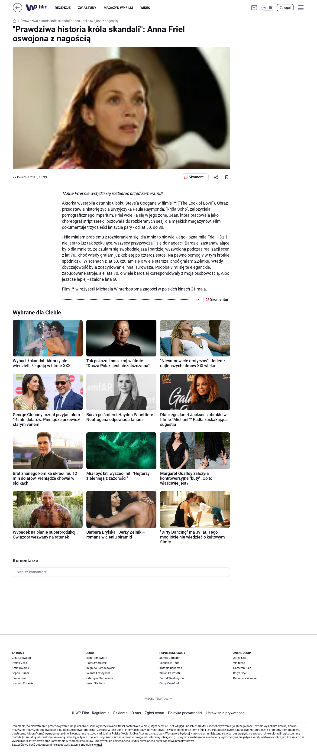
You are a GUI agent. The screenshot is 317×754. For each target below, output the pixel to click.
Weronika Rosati (169, 673)
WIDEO (145, 8)
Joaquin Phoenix (22, 683)
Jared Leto (239, 657)
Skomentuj (198, 177)
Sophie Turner (20, 673)
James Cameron (169, 657)
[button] (267, 7)
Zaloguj (285, 8)
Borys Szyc (240, 673)
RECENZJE (63, 8)
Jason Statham (95, 683)
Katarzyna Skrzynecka (99, 678)
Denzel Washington (171, 678)
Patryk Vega (19, 663)
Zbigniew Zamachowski (100, 668)
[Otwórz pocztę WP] (254, 7)
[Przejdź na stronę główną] (17, 11)
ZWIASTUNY (87, 8)
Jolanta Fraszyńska (98, 673)
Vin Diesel (239, 663)
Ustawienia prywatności (224, 713)
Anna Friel (73, 193)
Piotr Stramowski (96, 663)
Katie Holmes (20, 668)
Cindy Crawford (169, 683)
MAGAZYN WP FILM (118, 8)
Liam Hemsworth (96, 657)
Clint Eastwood (21, 657)
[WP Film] (40, 7)
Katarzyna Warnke (244, 678)
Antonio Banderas (170, 668)
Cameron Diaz (242, 668)
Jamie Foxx (19, 678)
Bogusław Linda (169, 663)
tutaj (99, 744)
